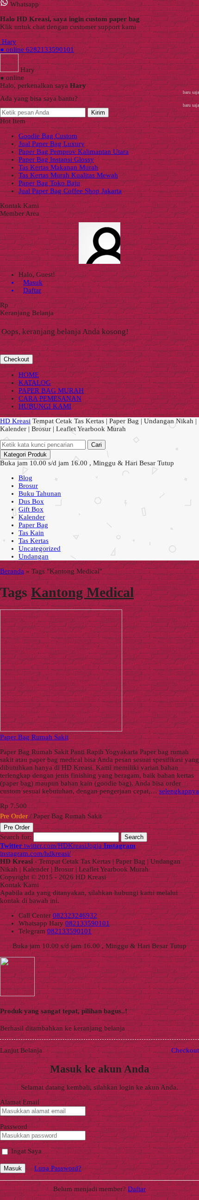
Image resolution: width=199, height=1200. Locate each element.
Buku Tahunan (40, 493)
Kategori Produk (25, 454)
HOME (29, 374)
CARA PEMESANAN (50, 398)
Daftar (137, 1189)
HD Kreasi (15, 421)
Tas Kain (31, 532)
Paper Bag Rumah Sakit (34, 737)
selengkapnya (179, 791)
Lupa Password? (57, 1168)
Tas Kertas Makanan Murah (58, 167)
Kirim (98, 112)
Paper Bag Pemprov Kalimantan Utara (74, 151)
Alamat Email (19, 1102)
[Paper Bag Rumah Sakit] (61, 729)
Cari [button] (96, 444)
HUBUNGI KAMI (45, 406)
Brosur (28, 485)
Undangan (34, 556)
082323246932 (75, 915)
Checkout (16, 359)
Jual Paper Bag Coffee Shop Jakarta (70, 191)
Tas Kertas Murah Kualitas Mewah (68, 175)
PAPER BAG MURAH (51, 390)
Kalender (32, 517)
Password (13, 1126)
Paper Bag (33, 525)
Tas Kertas (34, 540)
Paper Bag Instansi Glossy (56, 159)
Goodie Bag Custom (48, 136)
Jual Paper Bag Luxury (52, 143)
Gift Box (31, 509)
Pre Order (17, 827)
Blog (25, 477)
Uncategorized (40, 548)
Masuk (13, 1168)
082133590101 (87, 923)
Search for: (15, 837)
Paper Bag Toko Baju (49, 183)
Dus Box (31, 501)
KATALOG (35, 382)
